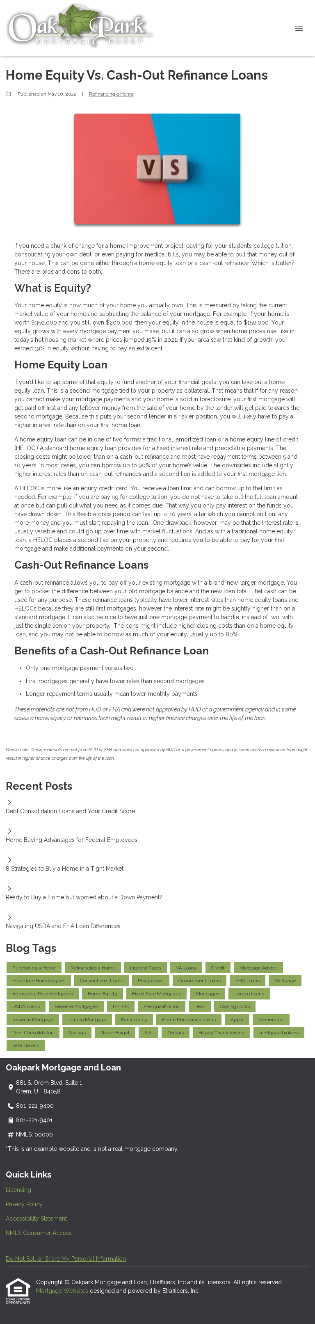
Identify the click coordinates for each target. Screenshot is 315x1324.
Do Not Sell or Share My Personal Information (66, 1258)
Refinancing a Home (111, 94)
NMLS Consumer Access (39, 1233)
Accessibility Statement (36, 1218)
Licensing (18, 1190)
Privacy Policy (24, 1204)
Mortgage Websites (63, 1290)
